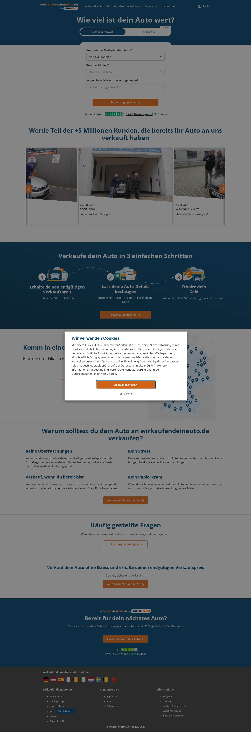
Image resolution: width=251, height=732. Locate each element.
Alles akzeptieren (125, 384)
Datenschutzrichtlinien (86, 373)
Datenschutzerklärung (132, 369)
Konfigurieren (125, 393)
